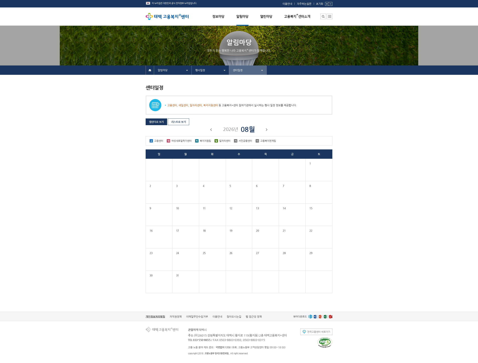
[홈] (150, 70)
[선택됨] (242, 19)
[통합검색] (323, 16)
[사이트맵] (329, 16)
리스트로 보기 (178, 121)
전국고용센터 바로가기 (318, 331)
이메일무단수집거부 (197, 316)
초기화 (319, 3)
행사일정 (200, 70)
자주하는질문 (304, 3)
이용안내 (287, 3)
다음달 (267, 130)
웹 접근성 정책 (254, 316)
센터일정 (238, 70)
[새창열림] (310, 316)
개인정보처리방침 (155, 316)
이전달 (211, 130)
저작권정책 (176, 316)
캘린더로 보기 (156, 121)
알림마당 (162, 70)
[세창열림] (324, 342)
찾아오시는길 (234, 316)
